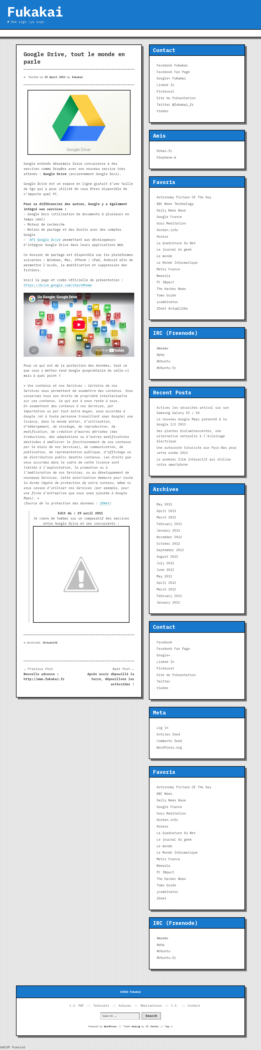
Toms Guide (166, 295)
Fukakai (35, 11)
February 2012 (169, 596)
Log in (162, 728)
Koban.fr (164, 151)
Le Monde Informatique (177, 263)
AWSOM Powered (12, 1047)
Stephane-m (166, 157)
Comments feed (169, 741)
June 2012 (165, 570)
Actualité (50, 642)
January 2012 (168, 602)
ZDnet (161, 308)
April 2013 (166, 511)
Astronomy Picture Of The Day (184, 197)
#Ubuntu (163, 361)
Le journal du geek (174, 249)
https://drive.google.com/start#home (58, 285)
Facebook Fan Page (173, 72)
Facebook (164, 65)
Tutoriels (101, 1005)
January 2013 (168, 530)
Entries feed (168, 734)
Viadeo (162, 111)
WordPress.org (169, 747)
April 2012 (166, 583)
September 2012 (170, 550)
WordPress (110, 1026)
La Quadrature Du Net (176, 243)
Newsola (163, 276)
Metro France (168, 269)
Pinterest (165, 91)
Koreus (162, 236)
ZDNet (105, 503)
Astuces (125, 1005)
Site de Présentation (176, 98)
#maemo (162, 348)
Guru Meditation (171, 223)
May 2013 (164, 504)
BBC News (164, 204)
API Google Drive (45, 240)
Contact (194, 1005)
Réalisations (151, 1005)
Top (169, 1026)
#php (160, 355)
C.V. (174, 1005)
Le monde (164, 256)
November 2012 (169, 537)
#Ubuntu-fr (166, 368)
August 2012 (167, 557)
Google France (169, 217)
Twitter (163, 105)
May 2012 (164, 576)
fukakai (77, 77)
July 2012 (165, 563)
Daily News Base (171, 210)
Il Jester (152, 1026)
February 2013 (169, 524)
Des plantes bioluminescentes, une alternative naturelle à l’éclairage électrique (191, 436)
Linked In (165, 85)
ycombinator (167, 302)
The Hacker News (171, 289)
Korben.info (167, 230)
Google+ (163, 78)
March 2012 (166, 589)
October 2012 (168, 544)
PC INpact (165, 282)
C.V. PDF (77, 1005)
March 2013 (166, 517)
